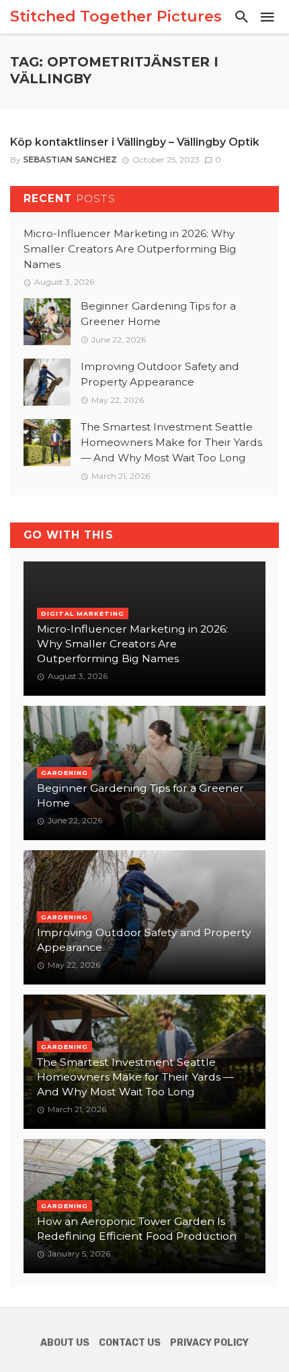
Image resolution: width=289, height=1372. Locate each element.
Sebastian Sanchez (70, 159)
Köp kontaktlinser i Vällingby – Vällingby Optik (134, 142)
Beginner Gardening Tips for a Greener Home (158, 314)
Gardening (64, 772)
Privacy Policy (209, 1342)
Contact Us (130, 1342)
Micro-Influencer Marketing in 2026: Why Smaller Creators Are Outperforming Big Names (130, 249)
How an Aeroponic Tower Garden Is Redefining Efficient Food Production (137, 1228)
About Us (64, 1342)
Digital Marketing (82, 613)
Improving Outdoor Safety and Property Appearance (160, 374)
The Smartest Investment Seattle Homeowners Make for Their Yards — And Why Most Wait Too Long (171, 442)
